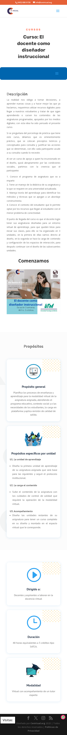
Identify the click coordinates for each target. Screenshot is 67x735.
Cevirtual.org (38, 723)
